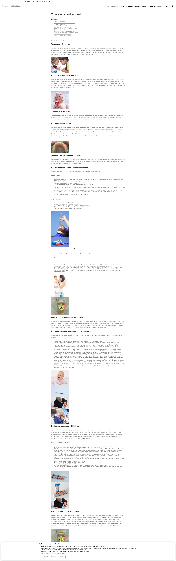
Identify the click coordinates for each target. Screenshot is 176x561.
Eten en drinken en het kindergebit (62, 35)
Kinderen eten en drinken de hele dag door (64, 23)
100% (46, 1)
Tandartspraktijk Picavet (12, 6)
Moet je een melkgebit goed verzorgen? (64, 31)
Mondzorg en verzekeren (155, 6)
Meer (166, 6)
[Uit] (34, 1)
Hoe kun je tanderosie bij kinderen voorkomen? (65, 28)
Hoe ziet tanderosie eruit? (60, 26)
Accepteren (61, 556)
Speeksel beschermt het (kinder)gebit (63, 27)
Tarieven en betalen (126, 6)
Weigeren (53, 556)
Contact (144, 6)
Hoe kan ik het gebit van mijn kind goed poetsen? (66, 32)
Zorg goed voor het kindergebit (62, 30)
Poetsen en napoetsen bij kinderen (62, 34)
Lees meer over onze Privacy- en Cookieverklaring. (53, 553)
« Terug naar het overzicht (57, 40)
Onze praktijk (114, 6)
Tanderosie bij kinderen (60, 21)
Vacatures (137, 6)
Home (107, 6)
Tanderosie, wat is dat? (59, 24)
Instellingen (45, 556)
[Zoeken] (172, 6)
